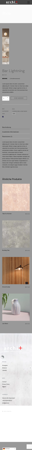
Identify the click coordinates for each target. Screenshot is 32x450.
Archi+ (9, 411)
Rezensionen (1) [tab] (7, 136)
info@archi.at (5, 403)
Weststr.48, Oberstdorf (8, 398)
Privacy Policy (6, 384)
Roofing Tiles (5, 250)
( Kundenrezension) (15, 78)
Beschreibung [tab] (6, 127)
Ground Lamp (6, 287)
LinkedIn (4, 370)
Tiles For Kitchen (7, 213)
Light (14, 113)
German (7, 448)
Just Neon (5, 323)
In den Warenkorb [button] (18, 197)
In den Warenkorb (18, 98)
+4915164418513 (7, 400)
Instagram (5, 365)
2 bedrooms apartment (19, 111)
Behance (4, 368)
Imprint (4, 386)
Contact (4, 382)
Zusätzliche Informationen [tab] (10, 132)
